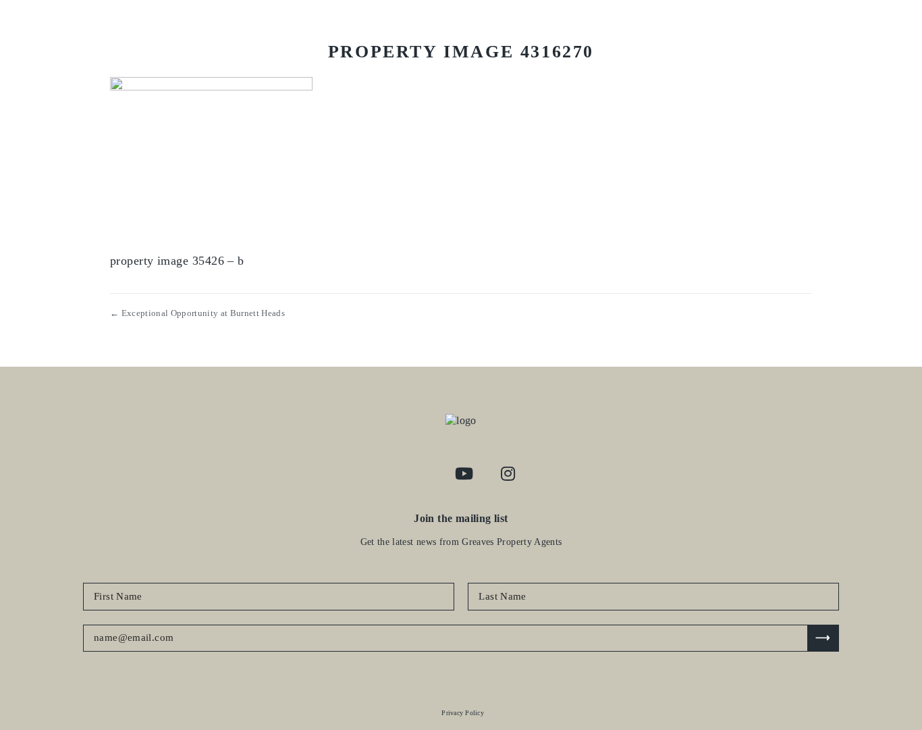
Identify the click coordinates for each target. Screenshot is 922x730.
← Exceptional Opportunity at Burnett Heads (197, 313)
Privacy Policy (462, 712)
